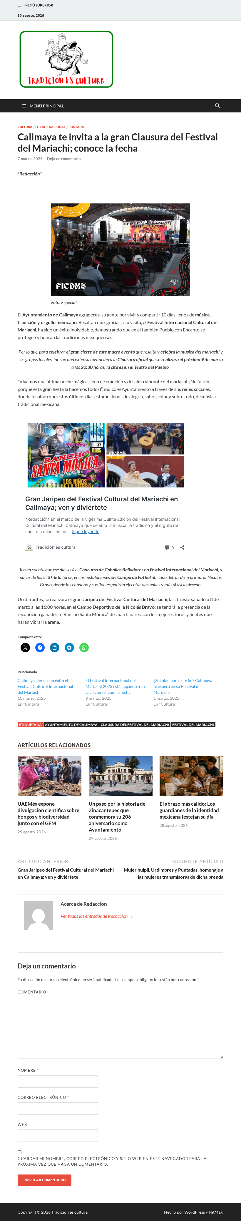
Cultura (25, 127)
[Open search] (217, 106)
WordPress (194, 1212)
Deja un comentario (64, 158)
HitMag (215, 1212)
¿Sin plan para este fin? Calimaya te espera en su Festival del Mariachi (182, 686)
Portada (76, 127)
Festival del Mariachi (193, 724)
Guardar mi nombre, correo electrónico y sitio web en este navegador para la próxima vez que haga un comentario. (112, 1161)
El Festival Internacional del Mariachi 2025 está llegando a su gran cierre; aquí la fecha (115, 686)
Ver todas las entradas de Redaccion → (97, 916)
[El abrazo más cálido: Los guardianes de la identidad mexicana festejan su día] (191, 778)
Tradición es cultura (69, 1212)
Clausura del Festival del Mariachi (135, 724)
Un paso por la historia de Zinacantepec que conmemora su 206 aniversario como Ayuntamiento (117, 817)
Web (22, 1124)
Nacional (57, 127)
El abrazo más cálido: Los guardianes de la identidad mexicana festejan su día (189, 810)
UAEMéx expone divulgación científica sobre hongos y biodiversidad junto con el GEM (48, 813)
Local (40, 127)
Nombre (28, 1070)
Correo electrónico (43, 1097)
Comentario (33, 992)
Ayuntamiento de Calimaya (71, 724)
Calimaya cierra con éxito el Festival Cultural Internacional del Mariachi (45, 686)
